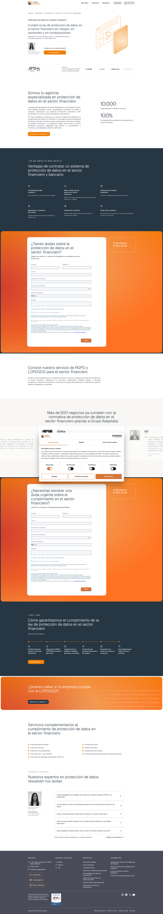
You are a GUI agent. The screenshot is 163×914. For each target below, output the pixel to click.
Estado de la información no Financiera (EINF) (92, 879)
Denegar (54, 476)
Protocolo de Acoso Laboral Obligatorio (119, 872)
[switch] (71, 468)
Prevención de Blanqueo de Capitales (95, 870)
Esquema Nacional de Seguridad (93, 882)
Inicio (30, 13)
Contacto (117, 3)
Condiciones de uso (111, 911)
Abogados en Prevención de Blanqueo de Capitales (123, 863)
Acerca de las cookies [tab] (110, 442)
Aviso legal (132, 911)
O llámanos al (120, 244)
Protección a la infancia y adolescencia (91, 886)
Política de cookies (123, 911)
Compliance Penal (89, 868)
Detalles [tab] (81, 442)
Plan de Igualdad (88, 865)
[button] (85, 3)
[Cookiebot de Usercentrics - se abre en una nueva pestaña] (113, 436)
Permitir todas (108, 476)
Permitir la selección (81, 476)
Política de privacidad (99, 911)
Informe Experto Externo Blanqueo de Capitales (122, 867)
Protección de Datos (89, 862)
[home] (34, 3)
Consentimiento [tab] (53, 442)
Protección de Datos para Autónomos (123, 876)
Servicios (39, 13)
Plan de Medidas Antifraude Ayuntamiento (92, 874)
